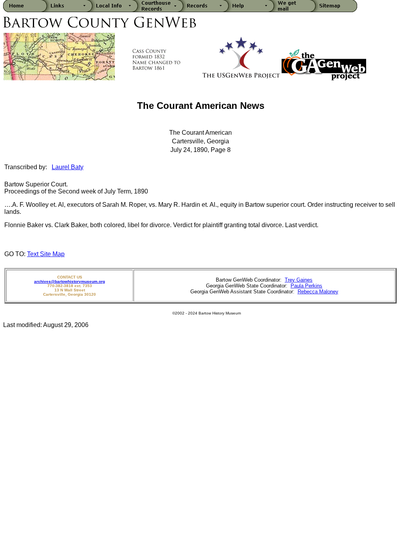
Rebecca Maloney (318, 292)
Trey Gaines (298, 280)
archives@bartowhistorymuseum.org (69, 281)
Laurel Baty (67, 167)
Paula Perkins (306, 286)
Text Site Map (46, 254)
